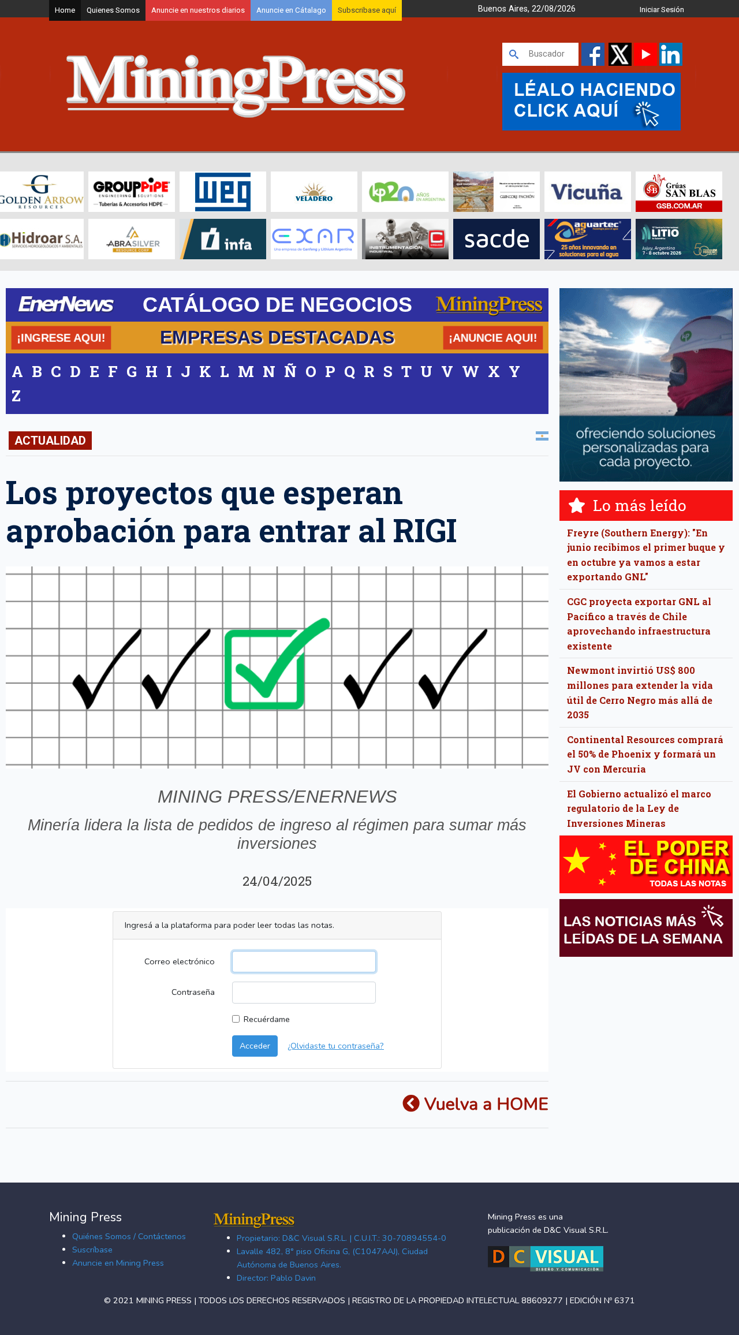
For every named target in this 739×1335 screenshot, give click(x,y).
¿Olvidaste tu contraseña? (336, 1045)
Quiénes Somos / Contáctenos (129, 1236)
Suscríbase (92, 1249)
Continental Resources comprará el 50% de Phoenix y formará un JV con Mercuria (645, 754)
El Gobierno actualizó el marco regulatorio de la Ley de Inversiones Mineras (639, 808)
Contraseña (193, 992)
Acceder (255, 1045)
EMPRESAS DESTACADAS (277, 337)
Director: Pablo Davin (276, 1278)
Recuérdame (267, 1019)
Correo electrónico (179, 961)
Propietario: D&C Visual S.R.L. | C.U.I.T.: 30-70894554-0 (341, 1238)
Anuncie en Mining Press (118, 1263)
